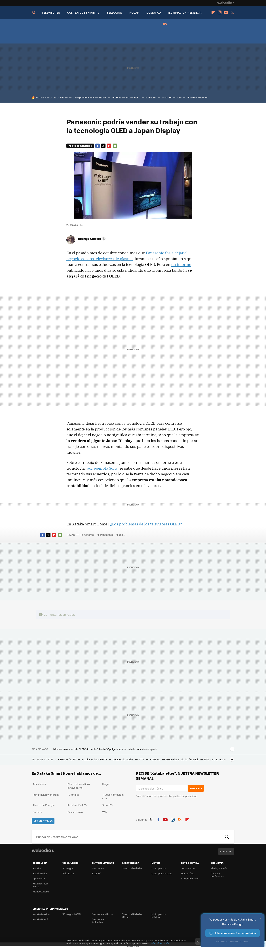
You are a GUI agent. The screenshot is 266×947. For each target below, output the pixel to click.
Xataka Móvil (40, 873)
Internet (116, 97)
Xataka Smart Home (40, 885)
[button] (91, 238)
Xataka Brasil (40, 919)
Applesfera (39, 878)
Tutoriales (73, 794)
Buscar (227, 837)
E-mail (115, 146)
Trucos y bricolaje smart (113, 796)
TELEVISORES (51, 12)
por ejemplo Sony (102, 468)
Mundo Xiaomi (41, 891)
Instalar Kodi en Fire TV (94, 759)
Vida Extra (68, 873)
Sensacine (98, 868)
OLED (137, 97)
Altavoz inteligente (197, 97)
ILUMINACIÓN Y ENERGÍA (184, 12)
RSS (180, 819)
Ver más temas (43, 821)
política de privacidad (185, 796)
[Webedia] (225, 3)
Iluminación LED (77, 805)
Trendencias (188, 868)
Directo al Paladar (132, 868)
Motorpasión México (158, 915)
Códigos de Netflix (123, 759)
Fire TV (64, 97)
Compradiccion (190, 878)
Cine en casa (75, 812)
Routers (37, 812)
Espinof (96, 873)
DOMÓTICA (153, 12)
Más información (160, 943)
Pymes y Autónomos (217, 875)
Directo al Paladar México (132, 915)
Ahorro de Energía (43, 805)
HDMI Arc (155, 759)
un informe (181, 264)
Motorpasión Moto (161, 873)
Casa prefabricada (83, 97)
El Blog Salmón (219, 868)
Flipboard (213, 12)
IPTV (142, 759)
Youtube (226, 12)
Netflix (102, 97)
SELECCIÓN (114, 12)
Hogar (106, 784)
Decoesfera (187, 873)
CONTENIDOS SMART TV (83, 12)
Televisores (87, 534)
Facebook (97, 146)
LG (127, 97)
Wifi (104, 812)
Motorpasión (158, 868)
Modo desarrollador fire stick (182, 759)
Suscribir (196, 788)
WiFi (179, 97)
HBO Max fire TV (67, 759)
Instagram (219, 12)
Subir (223, 851)
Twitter (232, 12)
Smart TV (166, 97)
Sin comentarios (82, 145)
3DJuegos (67, 868)
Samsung (150, 97)
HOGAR (134, 12)
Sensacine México (102, 914)
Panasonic (106, 534)
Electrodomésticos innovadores (78, 785)
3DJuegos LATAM (71, 914)
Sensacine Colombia (98, 920)
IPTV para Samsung (215, 759)
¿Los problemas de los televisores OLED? (146, 524)
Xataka (37, 868)
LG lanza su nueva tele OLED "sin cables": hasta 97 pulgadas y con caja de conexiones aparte (105, 749)
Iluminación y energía (46, 794)
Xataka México (41, 914)
